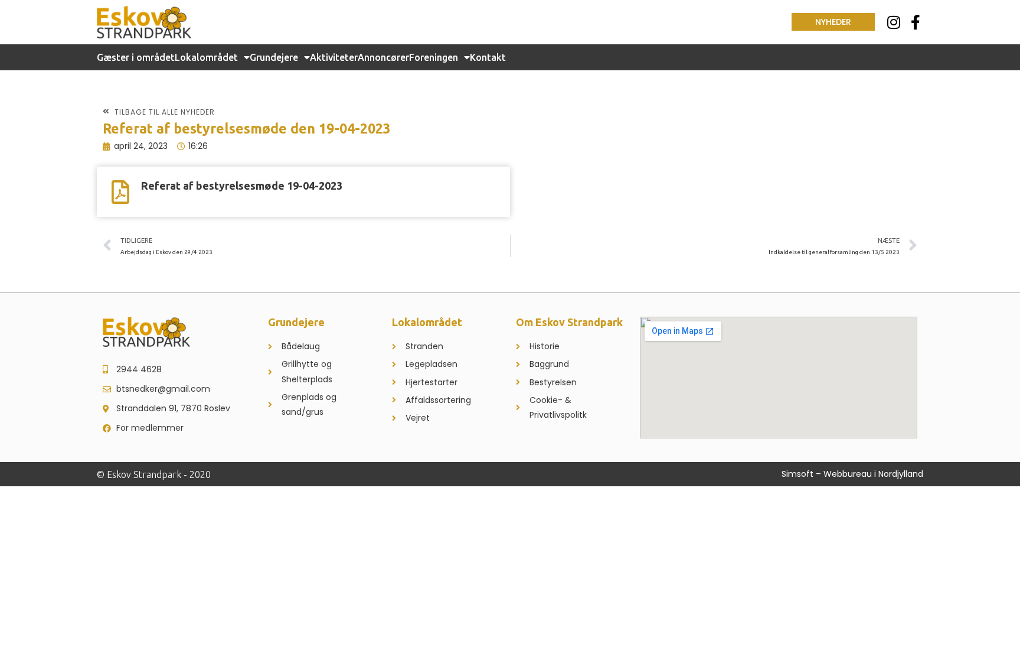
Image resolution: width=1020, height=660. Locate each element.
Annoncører (383, 57)
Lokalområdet (206, 57)
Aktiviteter (334, 57)
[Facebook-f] (915, 22)
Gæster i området (136, 57)
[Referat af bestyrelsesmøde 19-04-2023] (120, 192)
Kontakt (488, 57)
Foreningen (433, 57)
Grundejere (274, 57)
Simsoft (797, 474)
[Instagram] (894, 22)
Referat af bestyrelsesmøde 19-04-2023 (241, 185)
